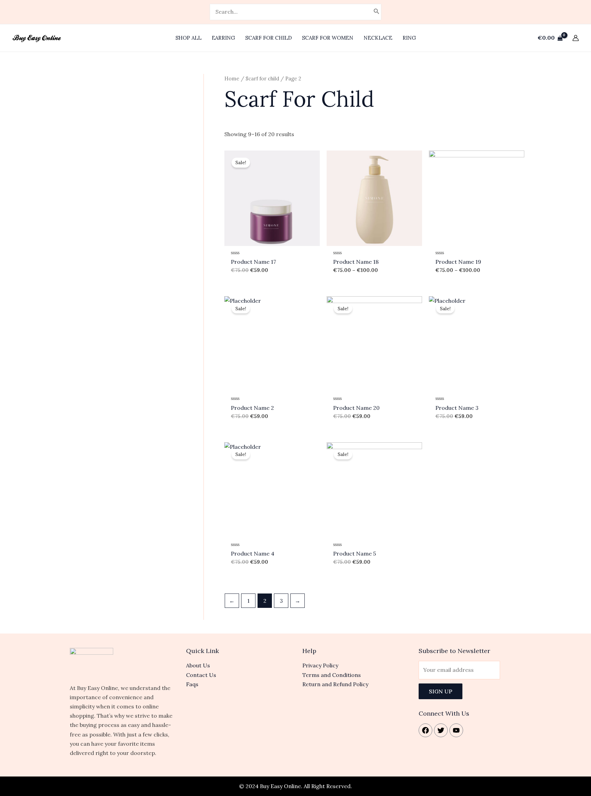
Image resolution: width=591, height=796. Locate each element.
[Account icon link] (575, 38)
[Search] (376, 12)
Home (231, 78)
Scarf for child (262, 78)
